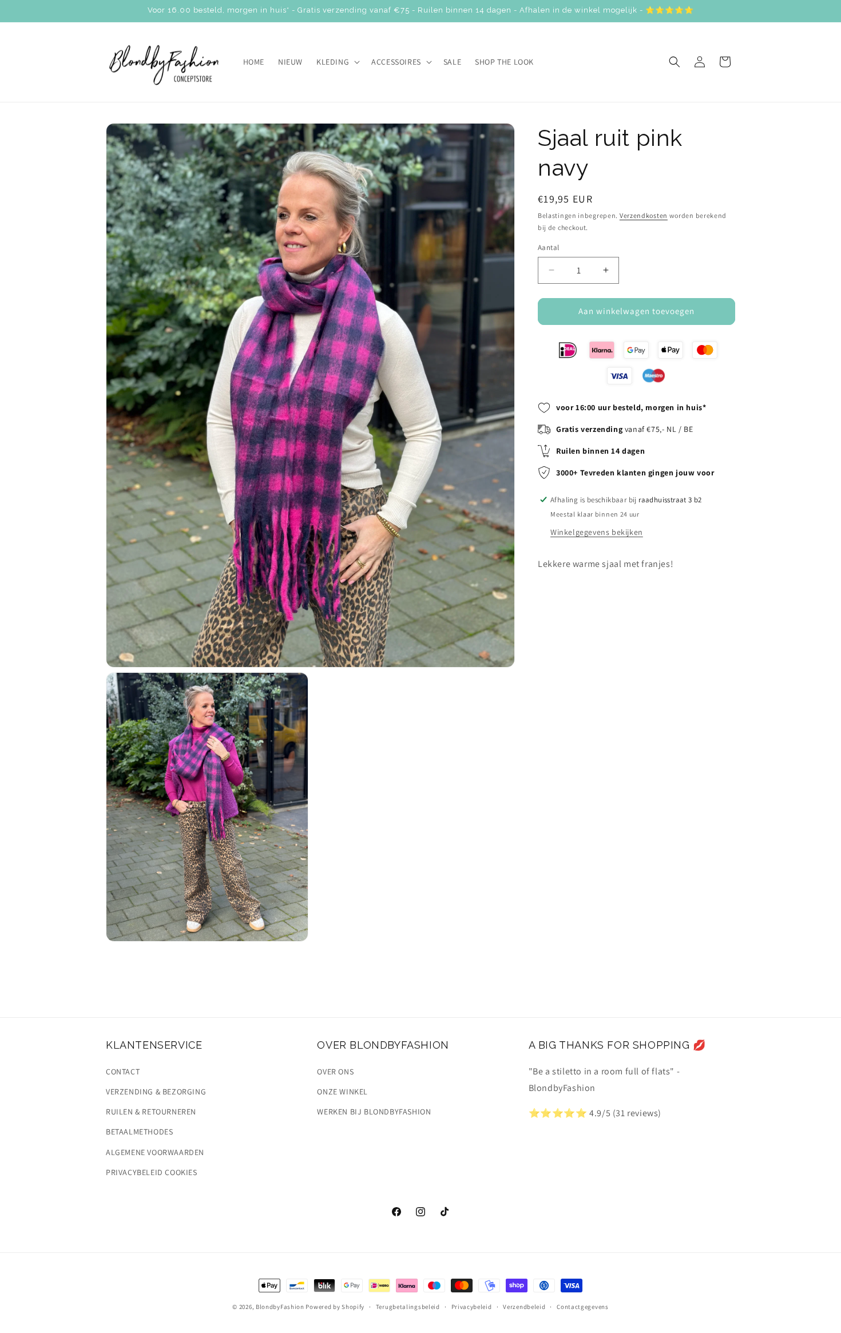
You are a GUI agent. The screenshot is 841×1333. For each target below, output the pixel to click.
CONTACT (123, 1071)
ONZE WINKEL (342, 1091)
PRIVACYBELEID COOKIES (151, 1172)
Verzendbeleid (524, 1306)
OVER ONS (335, 1071)
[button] (337, 62)
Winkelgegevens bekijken (596, 531)
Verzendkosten (644, 215)
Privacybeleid (471, 1306)
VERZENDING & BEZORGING (156, 1091)
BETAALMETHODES (139, 1131)
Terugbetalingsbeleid (408, 1306)
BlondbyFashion (280, 1307)
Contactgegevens (583, 1306)
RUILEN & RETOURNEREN (151, 1111)
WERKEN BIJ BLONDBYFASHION (374, 1111)
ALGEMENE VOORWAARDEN (155, 1151)
